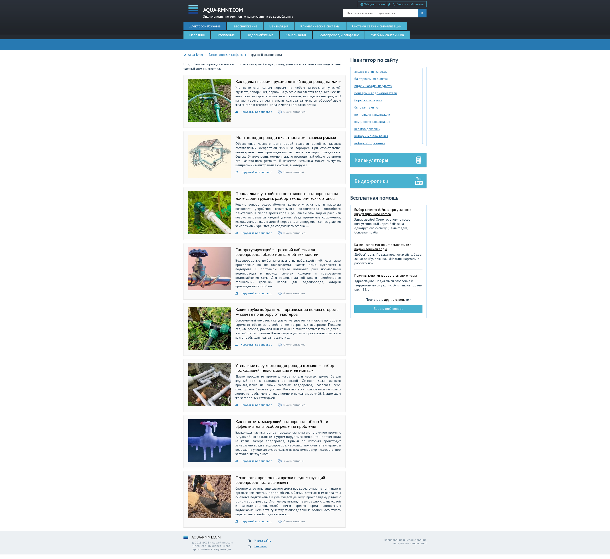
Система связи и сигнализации (376, 26)
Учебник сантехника (387, 34)
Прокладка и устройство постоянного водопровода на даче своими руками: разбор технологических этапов (286, 196)
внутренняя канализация (372, 121)
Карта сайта (262, 540)
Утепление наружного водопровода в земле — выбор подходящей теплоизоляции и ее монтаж (284, 368)
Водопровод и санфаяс (226, 55)
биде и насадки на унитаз (373, 86)
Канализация (295, 34)
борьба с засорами (368, 100)
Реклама (260, 546)
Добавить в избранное (408, 4)
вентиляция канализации (372, 114)
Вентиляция (278, 26)
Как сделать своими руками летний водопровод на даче (288, 81)
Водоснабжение (260, 34)
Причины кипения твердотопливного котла (385, 275)
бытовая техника (366, 107)
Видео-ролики (371, 181)
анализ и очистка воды (370, 71)
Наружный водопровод (256, 112)
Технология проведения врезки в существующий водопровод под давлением (280, 480)
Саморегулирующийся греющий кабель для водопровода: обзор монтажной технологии (276, 252)
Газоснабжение (245, 26)
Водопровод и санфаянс (338, 34)
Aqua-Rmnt (195, 55)
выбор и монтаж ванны (371, 136)
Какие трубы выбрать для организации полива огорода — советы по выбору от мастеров (287, 312)
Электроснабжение (205, 26)
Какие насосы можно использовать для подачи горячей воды (382, 247)
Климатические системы (320, 26)
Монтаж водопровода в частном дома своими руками (285, 137)
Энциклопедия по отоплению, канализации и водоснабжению (248, 12)
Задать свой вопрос (388, 308)
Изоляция (197, 34)
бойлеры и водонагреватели (375, 93)
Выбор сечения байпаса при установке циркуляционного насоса (382, 211)
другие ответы (394, 299)
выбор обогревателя (369, 143)
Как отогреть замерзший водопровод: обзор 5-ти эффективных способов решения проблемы (281, 424)
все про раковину (367, 129)
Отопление (226, 34)
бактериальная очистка (371, 79)
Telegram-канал (374, 4)
